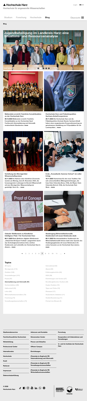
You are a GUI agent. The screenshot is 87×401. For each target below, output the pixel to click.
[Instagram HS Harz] (28, 388)
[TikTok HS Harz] (20, 388)
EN (83, 5)
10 (52, 253)
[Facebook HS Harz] (24, 388)
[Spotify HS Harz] (44, 388)
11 (57, 253)
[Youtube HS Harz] (32, 388)
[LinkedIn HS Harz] (36, 388)
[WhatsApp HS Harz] (40, 388)
